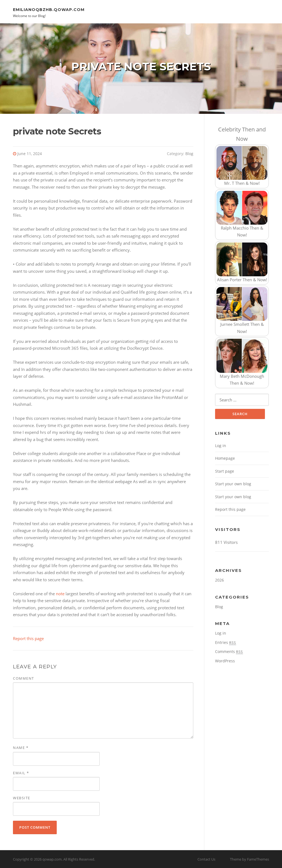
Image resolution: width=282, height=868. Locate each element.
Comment (23, 678)
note (60, 593)
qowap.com (52, 859)
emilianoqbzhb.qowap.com (49, 9)
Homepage (225, 458)
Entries (225, 642)
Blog (189, 153)
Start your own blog (233, 483)
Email (21, 772)
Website (21, 797)
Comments (229, 651)
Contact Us (206, 859)
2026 (219, 580)
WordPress (225, 660)
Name (20, 747)
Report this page (28, 638)
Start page (224, 471)
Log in (220, 445)
